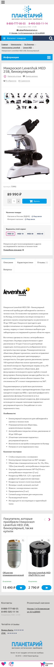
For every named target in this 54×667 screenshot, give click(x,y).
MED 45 (40, 234)
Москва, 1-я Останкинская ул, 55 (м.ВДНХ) (28, 33)
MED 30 (30, 234)
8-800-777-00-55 (16, 23)
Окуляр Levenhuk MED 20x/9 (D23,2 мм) (39, 573)
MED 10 (20, 234)
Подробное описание (12, 250)
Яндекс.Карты (7, 630)
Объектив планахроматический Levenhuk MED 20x (13, 575)
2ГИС (3, 633)
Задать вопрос (31, 76)
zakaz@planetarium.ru (28, 30)
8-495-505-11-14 (38, 23)
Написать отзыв (14, 76)
